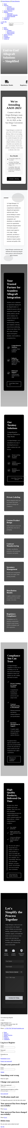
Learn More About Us (13, 384)
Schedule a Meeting (14, 179)
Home (5, 4)
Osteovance (10, 13)
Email (2, 1046)
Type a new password (6, 1085)
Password (3, 1050)
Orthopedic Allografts (12, 15)
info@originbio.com (19, 1028)
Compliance (7, 17)
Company (9, 6)
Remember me (4, 1054)
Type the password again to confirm (9, 1089)
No (3, 1126)
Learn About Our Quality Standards (13, 875)
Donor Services (10, 8)
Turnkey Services (8, 11)
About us (6, 5)
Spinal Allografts (11, 16)
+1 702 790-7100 (4, 22)
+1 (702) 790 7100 (9, 1028)
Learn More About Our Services (16, 478)
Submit (2, 1072)
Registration (4, 1058)
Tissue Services (10, 9)
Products (6, 12)
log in (5, 1109)
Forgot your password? (6, 1061)
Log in (8, 1058)
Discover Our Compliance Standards (12, 759)
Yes (1, 1126)
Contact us (6, 19)
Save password (4, 1093)
